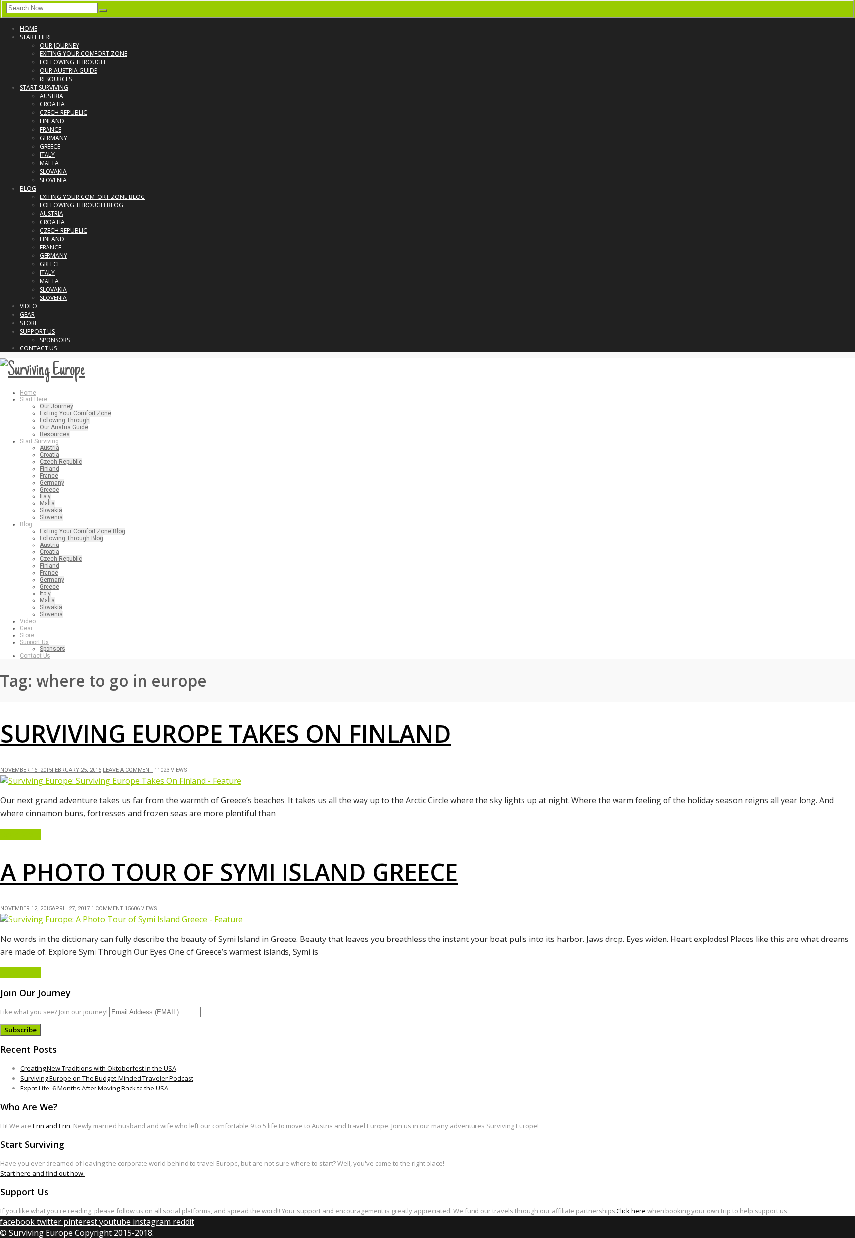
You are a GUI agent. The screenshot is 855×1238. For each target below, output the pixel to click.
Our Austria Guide (68, 70)
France (50, 129)
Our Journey (59, 45)
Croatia (52, 104)
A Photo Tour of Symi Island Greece (229, 872)
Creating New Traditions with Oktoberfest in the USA (98, 1068)
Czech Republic (63, 112)
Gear (27, 314)
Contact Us (38, 348)
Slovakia (53, 171)
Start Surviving (44, 87)
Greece (50, 146)
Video (28, 306)
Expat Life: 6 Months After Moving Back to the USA (94, 1088)
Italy (47, 154)
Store (29, 323)
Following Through (72, 62)
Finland (52, 121)
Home (28, 28)
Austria (51, 96)
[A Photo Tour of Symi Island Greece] (121, 919)
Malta (49, 163)
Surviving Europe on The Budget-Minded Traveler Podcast (106, 1078)
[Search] (103, 10)
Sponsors (55, 340)
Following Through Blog (81, 205)
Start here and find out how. (42, 1173)
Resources (56, 79)
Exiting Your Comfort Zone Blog (92, 197)
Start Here (36, 37)
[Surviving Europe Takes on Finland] (120, 780)
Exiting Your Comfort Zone (83, 54)
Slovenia (53, 180)
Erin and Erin (51, 1125)
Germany (53, 138)
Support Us (37, 331)
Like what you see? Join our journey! (54, 1011)
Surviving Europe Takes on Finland (225, 733)
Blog (28, 188)
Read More (20, 834)
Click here (631, 1210)
